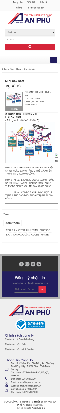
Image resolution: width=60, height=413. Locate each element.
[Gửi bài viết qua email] (7, 86)
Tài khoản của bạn (35, 7)
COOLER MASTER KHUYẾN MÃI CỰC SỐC (28, 230)
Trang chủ (17, 2)
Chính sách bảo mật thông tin (19, 349)
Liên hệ (43, 2)
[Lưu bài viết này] (18, 86)
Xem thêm (12, 223)
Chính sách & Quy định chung (19, 339)
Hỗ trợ (19, 7)
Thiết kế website (23, 408)
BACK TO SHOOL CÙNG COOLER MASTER (28, 234)
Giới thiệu (31, 2)
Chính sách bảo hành (15, 344)
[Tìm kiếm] (30, 47)
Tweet (6, 214)
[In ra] (13, 86)
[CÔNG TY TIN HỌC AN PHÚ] (30, 18)
